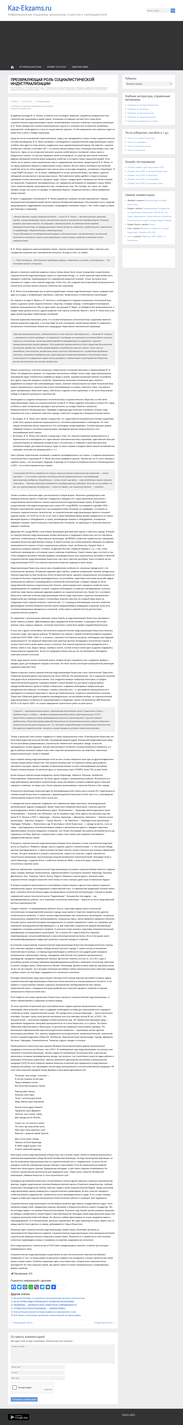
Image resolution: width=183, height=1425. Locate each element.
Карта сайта (128, 1414)
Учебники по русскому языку (140, 113)
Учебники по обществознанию (141, 117)
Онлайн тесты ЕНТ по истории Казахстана (147, 171)
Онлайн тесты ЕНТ (56, 67)
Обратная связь (80, 67)
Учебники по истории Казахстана (142, 105)
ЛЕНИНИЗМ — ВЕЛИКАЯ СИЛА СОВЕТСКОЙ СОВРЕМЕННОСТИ (45, 1305)
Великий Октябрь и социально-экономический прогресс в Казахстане (49, 1298)
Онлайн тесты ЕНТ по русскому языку (145, 183)
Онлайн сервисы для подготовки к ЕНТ (145, 167)
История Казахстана (30, 67)
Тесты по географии (136, 142)
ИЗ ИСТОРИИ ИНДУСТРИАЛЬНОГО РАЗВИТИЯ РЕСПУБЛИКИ (44, 1301)
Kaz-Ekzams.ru (30, 7)
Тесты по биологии (136, 150)
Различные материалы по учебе (142, 121)
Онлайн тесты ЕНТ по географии (143, 179)
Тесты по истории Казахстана (141, 138)
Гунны (152, 224)
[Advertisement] (91, 42)
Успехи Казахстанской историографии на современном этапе (45, 1312)
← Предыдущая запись (22, 1322)
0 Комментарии (43, 101)
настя (130, 236)
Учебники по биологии (137, 109)
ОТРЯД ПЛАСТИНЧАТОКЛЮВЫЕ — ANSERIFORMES (39, 1308)
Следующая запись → (104, 1322)
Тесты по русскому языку (139, 146)
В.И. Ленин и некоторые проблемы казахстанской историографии (47, 1315)
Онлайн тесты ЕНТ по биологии (142, 175)
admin (15, 101)
